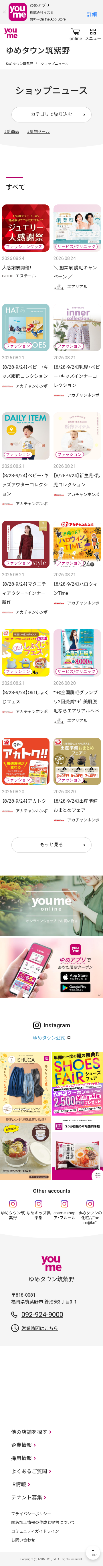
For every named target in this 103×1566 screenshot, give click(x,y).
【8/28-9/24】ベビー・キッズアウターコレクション (25, 485)
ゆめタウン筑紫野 (19, 64)
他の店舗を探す (29, 1432)
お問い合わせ (23, 1540)
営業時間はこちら (39, 1328)
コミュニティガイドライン (35, 1531)
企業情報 (21, 1445)
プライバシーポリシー (31, 1514)
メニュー (93, 33)
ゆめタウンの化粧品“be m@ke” (90, 1218)
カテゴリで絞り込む (51, 114)
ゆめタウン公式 (49, 1038)
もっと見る (51, 844)
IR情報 (18, 1484)
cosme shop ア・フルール (65, 1215)
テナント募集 (26, 1498)
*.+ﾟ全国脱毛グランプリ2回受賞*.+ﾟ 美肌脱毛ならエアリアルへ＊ (76, 702)
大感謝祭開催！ (16, 267)
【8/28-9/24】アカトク (24, 801)
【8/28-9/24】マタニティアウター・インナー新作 (24, 593)
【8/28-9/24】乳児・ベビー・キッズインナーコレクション (77, 376)
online (75, 33)
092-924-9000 (42, 1315)
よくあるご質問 (29, 1471)
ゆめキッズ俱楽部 (39, 1215)
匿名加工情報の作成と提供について (43, 1522)
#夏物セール (38, 131)
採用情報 (21, 1458)
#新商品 (11, 131)
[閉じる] (4, 12)
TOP (93, 1552)
